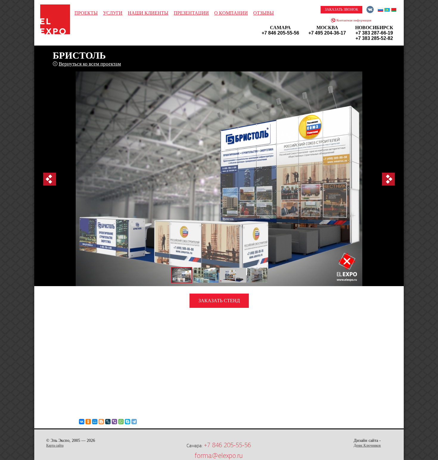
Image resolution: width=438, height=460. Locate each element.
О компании (231, 12)
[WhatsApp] (121, 421)
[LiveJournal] (108, 421)
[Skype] (127, 421)
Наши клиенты (148, 12)
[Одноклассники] (88, 421)
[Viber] (114, 421)
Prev (49, 179)
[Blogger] (101, 421)
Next (388, 179)
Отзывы (263, 12)
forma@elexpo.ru (219, 455)
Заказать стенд (219, 300)
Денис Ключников (367, 445)
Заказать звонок (341, 9)
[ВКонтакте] (81, 421)
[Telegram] (134, 421)
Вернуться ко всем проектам (90, 64)
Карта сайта (54, 445)
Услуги (112, 12)
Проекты (86, 12)
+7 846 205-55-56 (227, 445)
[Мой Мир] (94, 421)
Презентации (191, 12)
